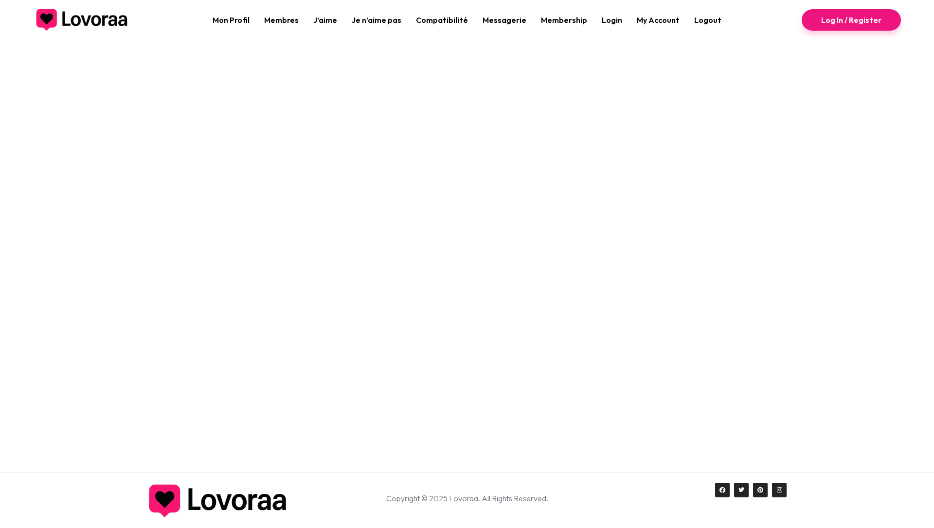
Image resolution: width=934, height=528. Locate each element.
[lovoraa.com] (82, 20)
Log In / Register (851, 20)
